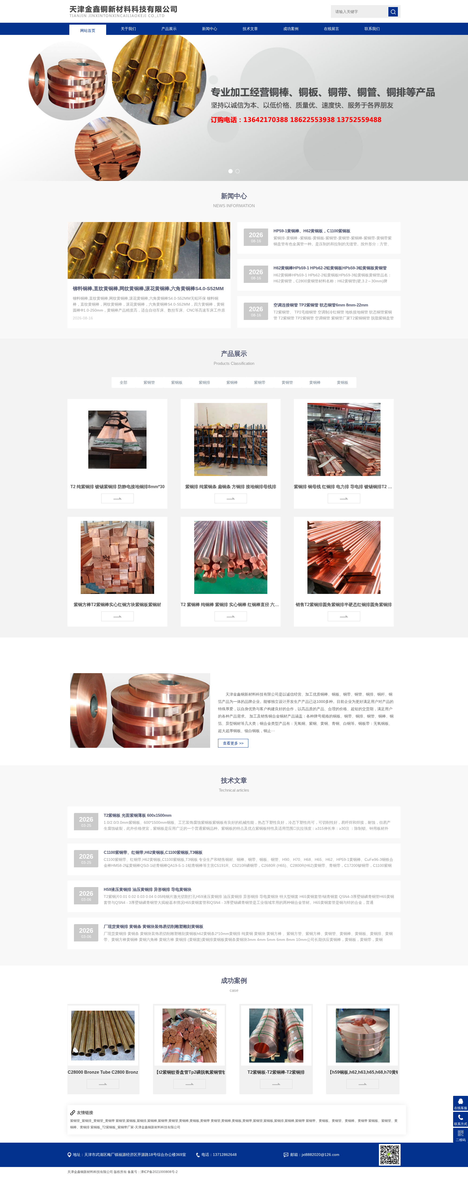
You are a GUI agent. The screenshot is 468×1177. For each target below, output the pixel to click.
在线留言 (331, 29)
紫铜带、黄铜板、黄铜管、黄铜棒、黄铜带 (337, 1121)
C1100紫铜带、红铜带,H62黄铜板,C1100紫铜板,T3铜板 (153, 852)
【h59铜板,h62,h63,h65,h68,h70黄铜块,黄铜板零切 (332, 1072)
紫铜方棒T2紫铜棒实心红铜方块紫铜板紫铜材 (117, 604)
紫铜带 (259, 382)
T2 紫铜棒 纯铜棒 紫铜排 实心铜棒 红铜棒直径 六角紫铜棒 (231, 604)
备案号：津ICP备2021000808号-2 (153, 1172)
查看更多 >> (233, 743)
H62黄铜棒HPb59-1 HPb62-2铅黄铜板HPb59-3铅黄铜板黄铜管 (330, 268)
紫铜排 (204, 382)
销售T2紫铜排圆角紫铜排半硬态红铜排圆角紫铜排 (344, 604)
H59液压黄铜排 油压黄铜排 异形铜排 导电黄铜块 (147, 889)
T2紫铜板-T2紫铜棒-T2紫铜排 (245, 1072)
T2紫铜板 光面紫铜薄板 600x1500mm (137, 815)
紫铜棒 (232, 382)
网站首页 (87, 29)
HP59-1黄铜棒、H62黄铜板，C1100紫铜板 (312, 231)
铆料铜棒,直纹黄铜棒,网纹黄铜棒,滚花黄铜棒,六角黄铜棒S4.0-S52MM (148, 288)
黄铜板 (342, 382)
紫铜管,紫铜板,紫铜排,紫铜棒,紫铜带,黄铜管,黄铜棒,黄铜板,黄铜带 (163, 1121)
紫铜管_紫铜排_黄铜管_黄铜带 (92, 1121)
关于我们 (128, 29)
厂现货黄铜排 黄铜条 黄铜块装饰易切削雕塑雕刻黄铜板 (153, 926)
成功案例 (290, 29)
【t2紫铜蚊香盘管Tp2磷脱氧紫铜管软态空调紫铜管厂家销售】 (158, 1072)
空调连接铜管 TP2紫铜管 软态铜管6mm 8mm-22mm (321, 305)
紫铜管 (149, 382)
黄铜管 (287, 382)
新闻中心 (209, 29)
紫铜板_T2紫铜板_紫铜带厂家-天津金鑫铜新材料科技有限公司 (135, 1127)
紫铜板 (177, 382)
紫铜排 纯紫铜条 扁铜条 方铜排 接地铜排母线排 (230, 486)
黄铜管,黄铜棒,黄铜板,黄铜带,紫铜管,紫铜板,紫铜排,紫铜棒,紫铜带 (258, 1121)
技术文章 (250, 29)
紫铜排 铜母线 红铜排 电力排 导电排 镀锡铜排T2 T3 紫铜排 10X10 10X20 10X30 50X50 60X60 (344, 486)
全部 (123, 382)
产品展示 (169, 29)
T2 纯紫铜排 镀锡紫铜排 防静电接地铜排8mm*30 (117, 486)
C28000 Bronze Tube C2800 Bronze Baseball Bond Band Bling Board (72, 1072)
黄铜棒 (315, 382)
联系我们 (372, 29)
